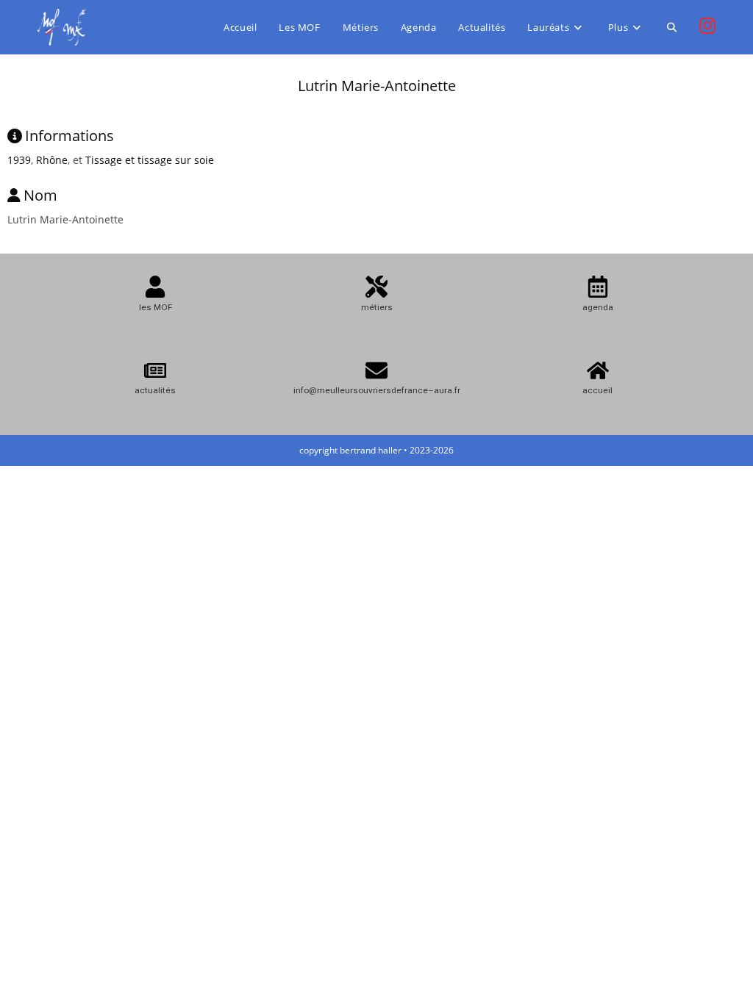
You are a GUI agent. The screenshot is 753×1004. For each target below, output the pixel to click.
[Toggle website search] (672, 27)
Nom (40, 195)
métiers (377, 307)
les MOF (155, 307)
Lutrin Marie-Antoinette (377, 86)
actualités (155, 390)
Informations (69, 136)
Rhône (52, 160)
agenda (597, 307)
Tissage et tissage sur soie (149, 160)
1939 (19, 160)
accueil (597, 390)
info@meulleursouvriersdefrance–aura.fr (376, 390)
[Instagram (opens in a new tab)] (707, 25)
